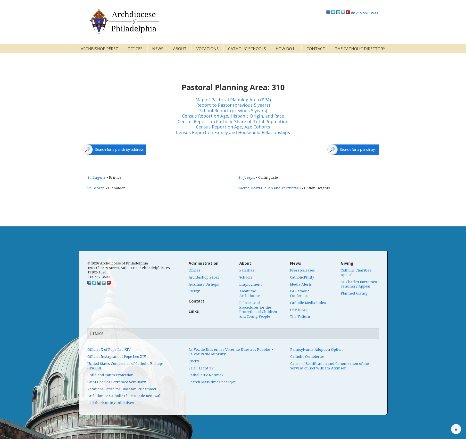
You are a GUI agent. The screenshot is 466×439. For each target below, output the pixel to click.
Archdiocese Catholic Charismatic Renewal (123, 396)
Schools (245, 277)
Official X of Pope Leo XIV (109, 349)
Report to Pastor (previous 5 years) (233, 105)
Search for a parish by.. (358, 149)
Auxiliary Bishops (204, 284)
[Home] (123, 21)
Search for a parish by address (119, 149)
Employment (250, 284)
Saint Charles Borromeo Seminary (116, 382)
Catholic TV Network (206, 375)
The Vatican (300, 317)
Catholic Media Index (308, 303)
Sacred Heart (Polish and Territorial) (269, 188)
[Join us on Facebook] (328, 12)
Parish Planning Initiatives (110, 403)
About (180, 48)
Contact (316, 48)
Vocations (207, 48)
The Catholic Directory (360, 48)
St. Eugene (96, 177)
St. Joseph (246, 177)
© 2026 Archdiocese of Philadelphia (117, 263)
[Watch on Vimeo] (343, 12)
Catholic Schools (247, 48)
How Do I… (286, 48)
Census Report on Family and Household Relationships (233, 132)
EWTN (194, 361)
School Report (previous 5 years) (233, 110)
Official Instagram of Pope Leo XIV (116, 357)
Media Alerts (301, 284)
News (157, 48)
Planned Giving (354, 293)
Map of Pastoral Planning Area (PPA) (233, 100)
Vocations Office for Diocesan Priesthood (121, 389)
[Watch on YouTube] (348, 12)
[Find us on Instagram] (338, 12)
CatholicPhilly (302, 277)
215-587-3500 (364, 12)
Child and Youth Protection (110, 375)
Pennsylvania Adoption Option (316, 349)
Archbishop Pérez (99, 48)
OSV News (298, 310)
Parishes (246, 270)
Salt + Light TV (201, 368)
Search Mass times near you (213, 382)
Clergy (194, 291)
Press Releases (302, 270)
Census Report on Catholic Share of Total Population (233, 121)
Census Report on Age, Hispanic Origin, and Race (233, 116)
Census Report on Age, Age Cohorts (233, 127)
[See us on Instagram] (99, 283)
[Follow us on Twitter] (333, 12)
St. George (96, 188)
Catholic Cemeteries (307, 357)
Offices (135, 48)
